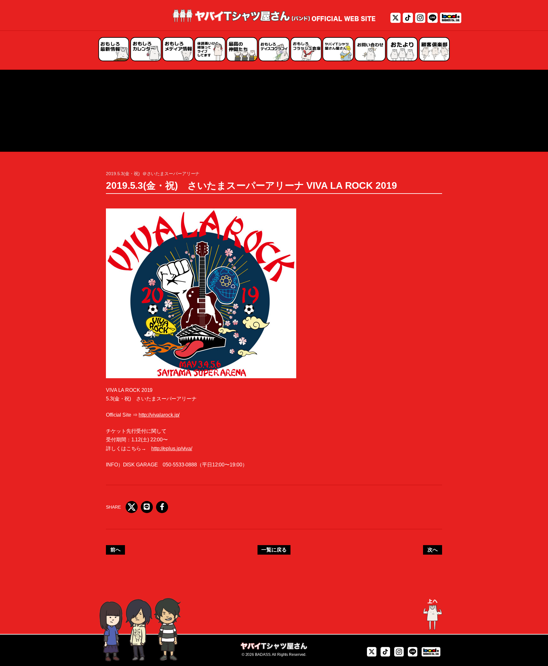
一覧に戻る (274, 549)
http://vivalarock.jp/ (159, 415)
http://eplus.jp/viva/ (171, 448)
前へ (115, 549)
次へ (432, 549)
